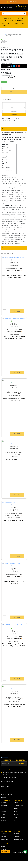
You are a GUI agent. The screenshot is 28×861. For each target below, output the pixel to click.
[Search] (24, 13)
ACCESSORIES (4, 802)
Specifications (6, 248)
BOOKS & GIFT (4, 812)
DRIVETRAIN (3, 821)
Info (16, 77)
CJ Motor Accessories (17, 852)
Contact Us (3, 849)
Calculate (14, 115)
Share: (8, 66)
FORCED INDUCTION (18, 805)
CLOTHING (3, 815)
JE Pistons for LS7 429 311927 (14, 459)
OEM (15, 821)
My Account (17, 833)
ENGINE (5, 18)
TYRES (15, 824)
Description (5, 129)
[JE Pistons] (14, 321)
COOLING (3, 818)
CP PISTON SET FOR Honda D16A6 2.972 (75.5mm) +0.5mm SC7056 (13, 23)
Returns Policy (4, 840)
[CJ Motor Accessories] (8, 7)
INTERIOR (16, 815)
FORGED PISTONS (19, 18)
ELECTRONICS (4, 824)
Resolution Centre (18, 840)
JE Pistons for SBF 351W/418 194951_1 (14, 520)
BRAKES (2, 809)
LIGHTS (15, 818)
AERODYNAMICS (4, 805)
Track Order (17, 836)
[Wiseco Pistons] (14, 382)
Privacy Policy (4, 836)
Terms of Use (4, 833)
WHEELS (16, 827)
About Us (3, 846)
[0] (26, 8)
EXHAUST (16, 802)
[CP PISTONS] (14, 260)
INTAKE (16, 812)
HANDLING (16, 809)
